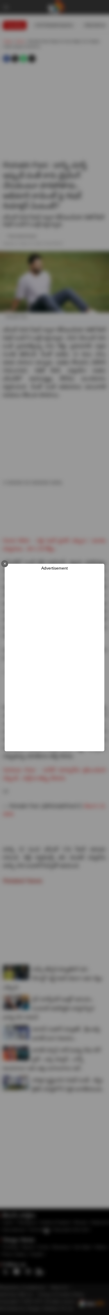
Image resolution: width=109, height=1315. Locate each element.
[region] (57, 661)
